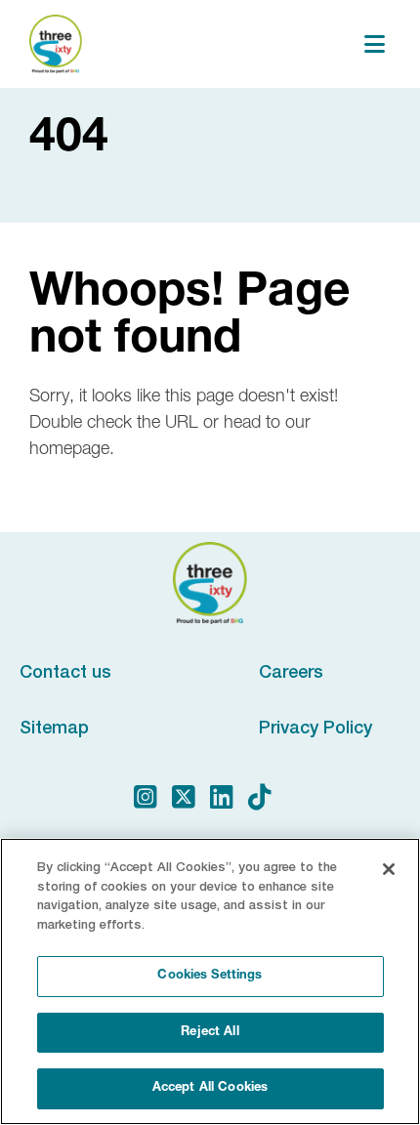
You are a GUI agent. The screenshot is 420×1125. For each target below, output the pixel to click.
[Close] (388, 869)
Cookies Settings (209, 976)
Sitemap (54, 726)
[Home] (55, 44)
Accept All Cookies (210, 1088)
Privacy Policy (315, 726)
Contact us (65, 671)
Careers (291, 671)
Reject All (209, 1032)
